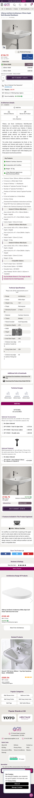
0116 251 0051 (28, 738)
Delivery (16, 745)
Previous (1, 1)
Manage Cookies (17, 787)
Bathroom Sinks (25, 695)
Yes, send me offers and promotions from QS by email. (16, 767)
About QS (4, 745)
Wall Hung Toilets (9, 699)
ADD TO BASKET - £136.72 (19, 78)
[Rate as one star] (19, 565)
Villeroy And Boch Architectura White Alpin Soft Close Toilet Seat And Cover (16, 610)
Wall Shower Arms (9, 695)
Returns (28, 750)
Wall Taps (9, 703)
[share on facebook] (6, 553)
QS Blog (4, 747)
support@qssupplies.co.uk (11, 738)
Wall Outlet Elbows (25, 703)
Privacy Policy (17, 747)
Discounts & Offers (7, 750)
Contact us (29, 745)
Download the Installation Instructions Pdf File (18, 377)
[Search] (14, 5)
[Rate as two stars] (19, 565)
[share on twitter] (17, 553)
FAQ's (27, 747)
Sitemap (4, 752)
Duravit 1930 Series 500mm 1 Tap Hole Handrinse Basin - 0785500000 (16, 672)
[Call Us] (20, 5)
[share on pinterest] (28, 553)
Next (32, 1)
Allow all (17, 784)
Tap (22, 146)
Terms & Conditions (19, 750)
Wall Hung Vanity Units (25, 699)
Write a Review (17, 568)
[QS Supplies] (7, 4)
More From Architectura (17, 628)
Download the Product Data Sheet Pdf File (18, 381)
